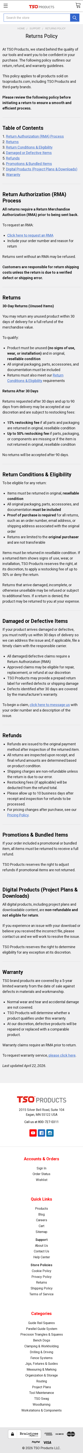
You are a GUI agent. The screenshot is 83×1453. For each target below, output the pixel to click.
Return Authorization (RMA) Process (35, 136)
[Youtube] (33, 1133)
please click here (62, 1055)
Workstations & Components (41, 1410)
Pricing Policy (18, 815)
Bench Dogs (41, 1340)
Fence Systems (41, 1358)
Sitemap (41, 1232)
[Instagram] (50, 1133)
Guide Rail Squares (41, 1323)
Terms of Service (41, 1294)
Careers (41, 1220)
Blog (41, 1214)
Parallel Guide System (41, 1329)
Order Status (41, 1174)
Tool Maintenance (41, 1393)
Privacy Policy (41, 1277)
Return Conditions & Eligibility (29, 147)
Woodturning (41, 1404)
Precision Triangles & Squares (41, 1334)
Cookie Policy (41, 1271)
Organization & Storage (41, 1375)
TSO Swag (41, 1399)
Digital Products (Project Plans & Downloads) (41, 169)
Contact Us (41, 1251)
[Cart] (78, 5)
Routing (41, 1381)
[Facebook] (41, 1133)
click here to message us (50, 705)
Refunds (13, 158)
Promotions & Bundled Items (29, 164)
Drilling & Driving (41, 1352)
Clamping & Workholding (41, 1346)
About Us (41, 1246)
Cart (41, 1226)
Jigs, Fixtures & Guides (41, 1364)
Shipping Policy (42, 1288)
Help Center (41, 1257)
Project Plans (41, 1387)
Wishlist (41, 1180)
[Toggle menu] (5, 5)
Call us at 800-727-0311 (41, 1122)
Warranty (13, 174)
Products (41, 1208)
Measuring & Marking (41, 1369)
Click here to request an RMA (30, 235)
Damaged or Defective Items (29, 153)
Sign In (41, 1168)
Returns (12, 142)
